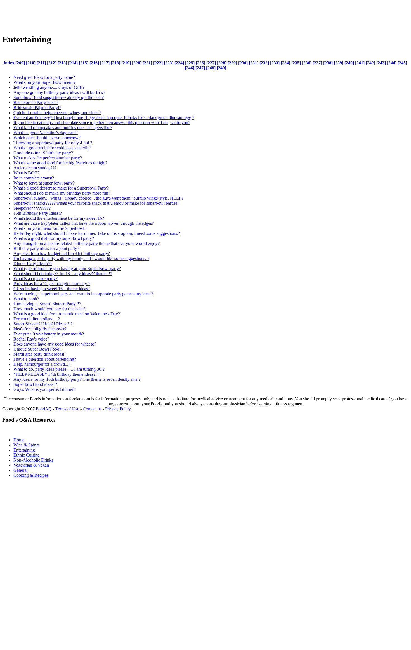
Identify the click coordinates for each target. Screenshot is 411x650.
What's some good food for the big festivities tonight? (60, 162)
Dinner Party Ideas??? (32, 263)
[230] (243, 62)
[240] (349, 62)
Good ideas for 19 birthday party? (43, 152)
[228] (221, 62)
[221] (147, 62)
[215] (83, 62)
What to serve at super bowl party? (44, 183)
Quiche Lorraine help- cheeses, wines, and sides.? (57, 112)
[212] (51, 62)
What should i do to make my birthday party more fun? (61, 193)
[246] (189, 67)
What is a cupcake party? (35, 278)
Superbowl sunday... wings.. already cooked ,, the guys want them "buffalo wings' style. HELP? (98, 198)
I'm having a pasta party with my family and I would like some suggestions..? (81, 258)
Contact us (92, 408)
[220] (136, 62)
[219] (126, 62)
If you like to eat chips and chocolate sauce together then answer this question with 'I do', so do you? (101, 122)
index (9, 62)
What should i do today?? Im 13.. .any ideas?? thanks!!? (62, 273)
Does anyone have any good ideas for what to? (54, 344)
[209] (20, 62)
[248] (211, 67)
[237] (317, 62)
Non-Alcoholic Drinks (33, 460)
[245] (402, 62)
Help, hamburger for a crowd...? (41, 364)
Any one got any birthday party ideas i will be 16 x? (59, 92)
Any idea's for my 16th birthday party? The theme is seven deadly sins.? (76, 379)
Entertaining (24, 450)
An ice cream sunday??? (34, 168)
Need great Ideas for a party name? (44, 77)
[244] (391, 62)
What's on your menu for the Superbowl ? (50, 228)
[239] (338, 62)
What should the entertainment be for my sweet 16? (58, 218)
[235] (296, 62)
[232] (264, 62)
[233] (275, 62)
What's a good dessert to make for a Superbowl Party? (61, 188)
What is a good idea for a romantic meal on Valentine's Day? (66, 313)
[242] (370, 62)
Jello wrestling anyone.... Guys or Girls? (48, 87)
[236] (306, 62)
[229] (232, 62)
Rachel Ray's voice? (31, 339)
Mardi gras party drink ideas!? (39, 354)
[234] (285, 62)
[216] (94, 62)
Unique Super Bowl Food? (37, 349)
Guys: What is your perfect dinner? (44, 389)
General (20, 470)
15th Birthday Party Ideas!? (37, 213)
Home (18, 440)
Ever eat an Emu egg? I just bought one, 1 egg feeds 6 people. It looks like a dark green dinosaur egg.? (103, 117)
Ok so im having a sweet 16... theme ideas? (51, 288)
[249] (221, 67)
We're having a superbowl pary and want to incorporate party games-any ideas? (83, 293)
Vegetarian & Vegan (31, 465)
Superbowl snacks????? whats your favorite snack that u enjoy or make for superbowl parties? (96, 203)
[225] (190, 62)
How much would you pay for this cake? (49, 308)
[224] (179, 62)
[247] (200, 67)
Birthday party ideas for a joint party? (46, 248)
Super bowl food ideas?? (35, 384)
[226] (200, 62)
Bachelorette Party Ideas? (35, 102)
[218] (115, 62)
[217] (105, 62)
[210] (31, 62)
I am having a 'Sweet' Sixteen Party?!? (47, 303)
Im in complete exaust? (33, 178)
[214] (73, 62)
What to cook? (26, 298)
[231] (253, 62)
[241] (360, 62)
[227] (211, 62)
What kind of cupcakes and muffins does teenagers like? (62, 127)
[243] (381, 62)
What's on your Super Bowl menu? (44, 82)
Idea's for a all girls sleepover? (40, 329)
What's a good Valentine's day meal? (45, 132)
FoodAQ (44, 408)
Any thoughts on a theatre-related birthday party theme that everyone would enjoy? (86, 243)
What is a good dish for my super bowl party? (53, 238)
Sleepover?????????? (32, 208)
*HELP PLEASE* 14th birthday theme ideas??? (56, 374)
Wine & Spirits (26, 445)
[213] (62, 62)
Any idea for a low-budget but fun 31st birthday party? (61, 253)
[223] (168, 62)
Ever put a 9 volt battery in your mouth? (48, 334)
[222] (158, 62)
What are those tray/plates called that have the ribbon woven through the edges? (83, 223)
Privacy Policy (118, 408)
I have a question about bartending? (44, 359)
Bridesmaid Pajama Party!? (37, 107)
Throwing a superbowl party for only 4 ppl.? (52, 142)
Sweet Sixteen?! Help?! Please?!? (43, 324)
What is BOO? (26, 173)
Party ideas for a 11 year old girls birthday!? (51, 283)
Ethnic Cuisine (26, 455)
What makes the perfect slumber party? (47, 157)
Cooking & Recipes (30, 475)
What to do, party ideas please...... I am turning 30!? (59, 369)
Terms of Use (67, 408)
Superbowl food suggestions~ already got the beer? (58, 97)
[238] (328, 62)
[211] (41, 62)
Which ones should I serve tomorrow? (47, 137)
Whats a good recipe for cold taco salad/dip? (52, 147)
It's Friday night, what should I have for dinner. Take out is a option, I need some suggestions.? (96, 233)
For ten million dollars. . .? (36, 318)
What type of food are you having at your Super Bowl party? (67, 268)
